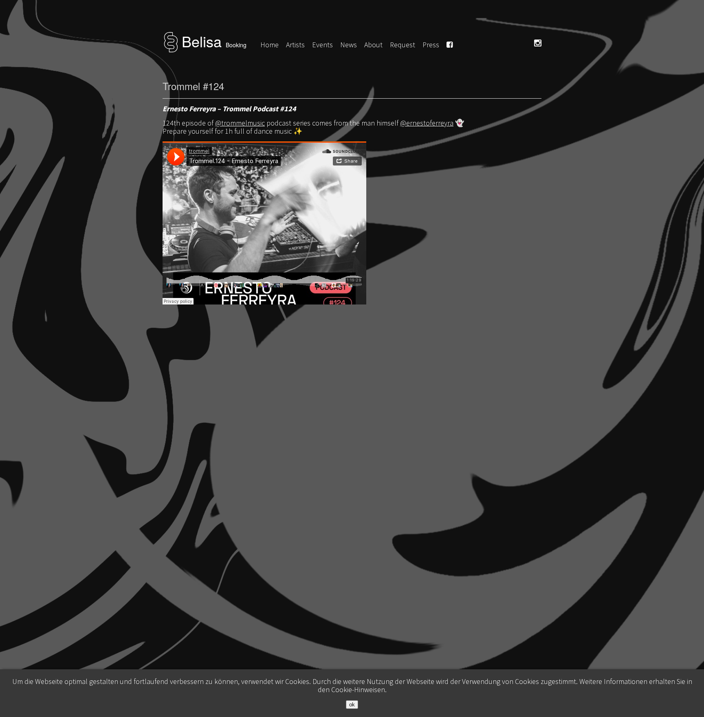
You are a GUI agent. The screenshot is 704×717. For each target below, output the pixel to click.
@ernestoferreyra (426, 123)
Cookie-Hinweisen (358, 689)
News (348, 44)
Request (402, 44)
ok (352, 705)
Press (430, 44)
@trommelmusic (240, 123)
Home (269, 44)
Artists (295, 44)
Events (322, 44)
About (373, 44)
